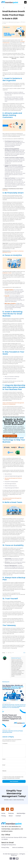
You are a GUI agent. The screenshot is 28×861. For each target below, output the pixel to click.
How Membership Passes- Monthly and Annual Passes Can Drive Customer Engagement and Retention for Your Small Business (13, 706)
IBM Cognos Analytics (10, 303)
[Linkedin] (7, 809)
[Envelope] (11, 809)
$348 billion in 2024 (7, 273)
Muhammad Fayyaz (14, 22)
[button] (25, 2)
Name (4, 759)
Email (4, 765)
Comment (5, 743)
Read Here (5, 190)
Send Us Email (7, 842)
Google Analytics (9, 289)
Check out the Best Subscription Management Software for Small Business (13, 403)
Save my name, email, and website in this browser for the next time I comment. (12, 777)
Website (4, 771)
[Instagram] (2, 809)
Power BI (7, 296)
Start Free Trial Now (10, 436)
